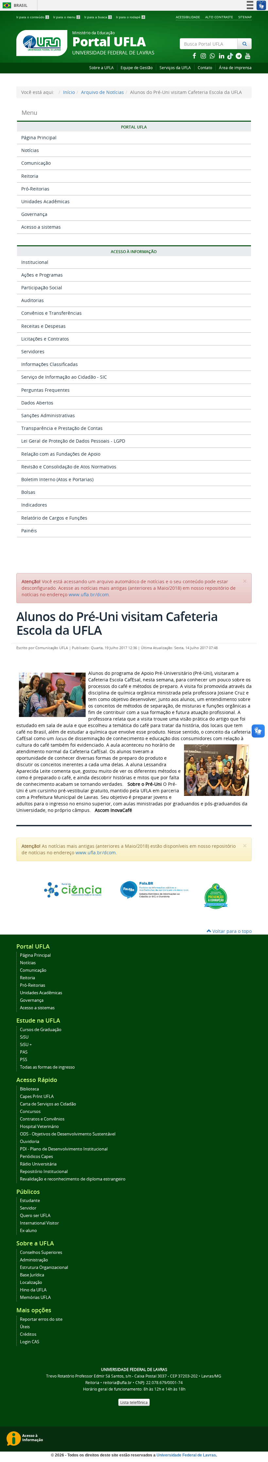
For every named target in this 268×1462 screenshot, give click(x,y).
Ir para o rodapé (130, 17)
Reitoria (29, 176)
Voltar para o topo (231, 931)
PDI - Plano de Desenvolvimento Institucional (64, 1149)
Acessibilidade (188, 17)
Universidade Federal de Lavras (186, 1455)
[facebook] (194, 56)
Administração (34, 1260)
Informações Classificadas (49, 364)
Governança (34, 214)
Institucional (34, 262)
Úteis (25, 1327)
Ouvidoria (29, 1141)
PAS (23, 1052)
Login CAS (29, 1342)
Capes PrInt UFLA (37, 1096)
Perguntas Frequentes (45, 390)
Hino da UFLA (33, 1290)
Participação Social (41, 287)
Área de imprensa (235, 67)
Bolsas (28, 492)
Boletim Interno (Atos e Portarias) (57, 479)
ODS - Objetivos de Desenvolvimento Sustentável (67, 1134)
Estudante (30, 1200)
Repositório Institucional (44, 1171)
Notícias (30, 150)
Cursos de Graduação (40, 1029)
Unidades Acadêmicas (45, 201)
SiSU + (26, 1044)
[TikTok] (231, 56)
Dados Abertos (37, 403)
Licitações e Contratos (45, 339)
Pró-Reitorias (35, 189)
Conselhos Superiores (41, 1252)
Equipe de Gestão (137, 67)
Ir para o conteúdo (32, 17)
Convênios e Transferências (51, 313)
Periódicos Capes (36, 1156)
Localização (31, 1282)
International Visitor (39, 1223)
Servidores (32, 351)
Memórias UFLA (35, 1297)
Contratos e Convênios (42, 1119)
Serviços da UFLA (175, 67)
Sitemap (245, 17)
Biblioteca (29, 1089)
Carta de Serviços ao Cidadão (48, 1104)
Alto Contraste (219, 17)
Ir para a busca (97, 17)
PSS (23, 1059)
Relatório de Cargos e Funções (54, 518)
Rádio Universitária (38, 1164)
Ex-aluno (28, 1230)
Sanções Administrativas (48, 415)
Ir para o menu (66, 17)
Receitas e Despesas (43, 326)
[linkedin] (222, 56)
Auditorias (32, 300)
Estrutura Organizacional (44, 1267)
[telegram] (239, 56)
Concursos (30, 1111)
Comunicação (36, 163)
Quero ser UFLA (35, 1215)
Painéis (29, 530)
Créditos (28, 1334)
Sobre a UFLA (101, 67)
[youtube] (248, 56)
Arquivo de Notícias (102, 92)
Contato (205, 67)
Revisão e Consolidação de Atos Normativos (68, 467)
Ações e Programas (42, 275)
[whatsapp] (213, 56)
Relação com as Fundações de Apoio (60, 454)
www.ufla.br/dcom (89, 594)
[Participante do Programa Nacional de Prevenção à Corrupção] (215, 895)
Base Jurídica (32, 1275)
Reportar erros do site (41, 1319)
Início (69, 92)
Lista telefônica (134, 1402)
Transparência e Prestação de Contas (62, 428)
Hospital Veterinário (39, 1126)
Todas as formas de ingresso (47, 1067)
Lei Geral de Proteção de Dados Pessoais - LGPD (73, 441)
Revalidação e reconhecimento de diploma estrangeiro (73, 1179)
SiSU (24, 1037)
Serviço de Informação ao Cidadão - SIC (64, 377)
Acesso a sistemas (41, 227)
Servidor (28, 1208)
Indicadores (34, 505)
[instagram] (204, 56)
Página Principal (39, 137)
